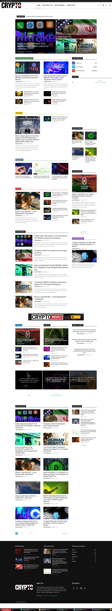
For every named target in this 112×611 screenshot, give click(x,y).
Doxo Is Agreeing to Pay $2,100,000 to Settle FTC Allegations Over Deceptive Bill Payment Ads (51, 267)
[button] (110, 5)
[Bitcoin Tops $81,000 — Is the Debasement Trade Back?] (27, 201)
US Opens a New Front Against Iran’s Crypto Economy (54, 425)
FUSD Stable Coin (47, 5)
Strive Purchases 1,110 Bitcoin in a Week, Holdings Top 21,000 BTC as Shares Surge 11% (60, 194)
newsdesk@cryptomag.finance (49, 595)
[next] (94, 16)
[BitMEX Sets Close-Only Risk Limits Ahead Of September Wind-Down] (47, 93)
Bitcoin (17, 73)
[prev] (92, 16)
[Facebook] (98, 5)
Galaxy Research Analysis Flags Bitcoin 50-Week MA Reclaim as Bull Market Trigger (56, 340)
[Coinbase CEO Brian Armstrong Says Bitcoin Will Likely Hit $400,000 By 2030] (47, 364)
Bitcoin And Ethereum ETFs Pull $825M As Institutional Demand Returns (26, 77)
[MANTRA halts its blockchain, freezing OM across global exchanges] (47, 101)
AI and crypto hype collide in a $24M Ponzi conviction (77, 158)
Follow (95, 66)
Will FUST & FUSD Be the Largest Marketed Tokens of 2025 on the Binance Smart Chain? (60, 118)
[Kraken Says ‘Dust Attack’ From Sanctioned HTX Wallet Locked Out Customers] (35, 36)
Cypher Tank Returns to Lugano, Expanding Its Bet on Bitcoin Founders (60, 202)
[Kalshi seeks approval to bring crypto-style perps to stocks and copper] (56, 380)
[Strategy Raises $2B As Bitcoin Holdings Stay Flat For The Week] (47, 210)
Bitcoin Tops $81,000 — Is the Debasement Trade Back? (25, 212)
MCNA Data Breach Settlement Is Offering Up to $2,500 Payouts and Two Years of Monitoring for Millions (90, 159)
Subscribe (94, 70)
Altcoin (17, 173)
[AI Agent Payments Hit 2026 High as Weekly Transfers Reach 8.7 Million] (84, 256)
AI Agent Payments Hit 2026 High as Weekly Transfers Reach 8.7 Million (84, 244)
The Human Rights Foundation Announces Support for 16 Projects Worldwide (46, 16)
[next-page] (19, 107)
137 (29, 533)
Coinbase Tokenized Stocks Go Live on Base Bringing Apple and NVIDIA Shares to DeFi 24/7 (59, 357)
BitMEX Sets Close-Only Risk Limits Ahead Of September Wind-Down (59, 93)
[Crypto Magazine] (24, 587)
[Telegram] (103, 5)
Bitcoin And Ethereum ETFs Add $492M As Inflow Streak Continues (60, 217)
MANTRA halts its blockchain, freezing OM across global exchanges (59, 101)
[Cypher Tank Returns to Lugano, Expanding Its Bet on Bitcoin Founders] (47, 202)
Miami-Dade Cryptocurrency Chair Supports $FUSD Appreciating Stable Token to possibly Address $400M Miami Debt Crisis (27, 138)
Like (96, 63)
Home (38, 5)
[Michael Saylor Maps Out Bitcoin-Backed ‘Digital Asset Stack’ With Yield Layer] (28, 380)
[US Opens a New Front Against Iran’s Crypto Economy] (76, 29)
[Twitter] (106, 5)
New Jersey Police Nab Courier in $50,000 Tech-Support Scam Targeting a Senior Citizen (55, 77)
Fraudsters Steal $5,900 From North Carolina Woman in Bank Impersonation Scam (84, 351)
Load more (83, 445)
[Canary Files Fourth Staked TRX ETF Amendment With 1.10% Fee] (42, 169)
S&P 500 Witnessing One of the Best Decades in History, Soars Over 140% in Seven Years (31, 566)
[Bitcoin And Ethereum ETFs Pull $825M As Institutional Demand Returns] (27, 67)
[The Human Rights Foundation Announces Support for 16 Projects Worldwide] (87, 46)
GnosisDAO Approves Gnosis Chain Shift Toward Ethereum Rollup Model (31, 551)
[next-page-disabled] (19, 154)
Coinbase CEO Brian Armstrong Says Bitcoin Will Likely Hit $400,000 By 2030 (88, 439)
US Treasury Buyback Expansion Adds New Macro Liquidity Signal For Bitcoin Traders (88, 431)
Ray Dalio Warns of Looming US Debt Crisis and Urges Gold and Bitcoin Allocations (31, 93)
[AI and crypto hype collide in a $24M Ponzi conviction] (78, 152)
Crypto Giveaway (59, 5)
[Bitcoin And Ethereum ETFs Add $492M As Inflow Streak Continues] (47, 217)
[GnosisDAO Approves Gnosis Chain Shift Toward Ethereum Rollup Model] (19, 551)
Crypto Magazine (19, 81)
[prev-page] (16, 107)
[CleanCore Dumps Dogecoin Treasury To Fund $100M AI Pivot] (23, 169)
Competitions (71, 5)
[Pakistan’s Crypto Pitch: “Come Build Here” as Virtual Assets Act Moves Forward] (19, 101)
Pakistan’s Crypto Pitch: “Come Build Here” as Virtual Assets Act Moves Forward (31, 101)
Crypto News (18, 133)
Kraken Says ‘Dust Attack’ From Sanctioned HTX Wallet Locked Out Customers (30, 349)
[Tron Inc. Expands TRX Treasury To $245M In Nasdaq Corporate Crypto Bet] (60, 169)
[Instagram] (101, 5)
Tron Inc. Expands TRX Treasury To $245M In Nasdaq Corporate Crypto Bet (60, 178)
